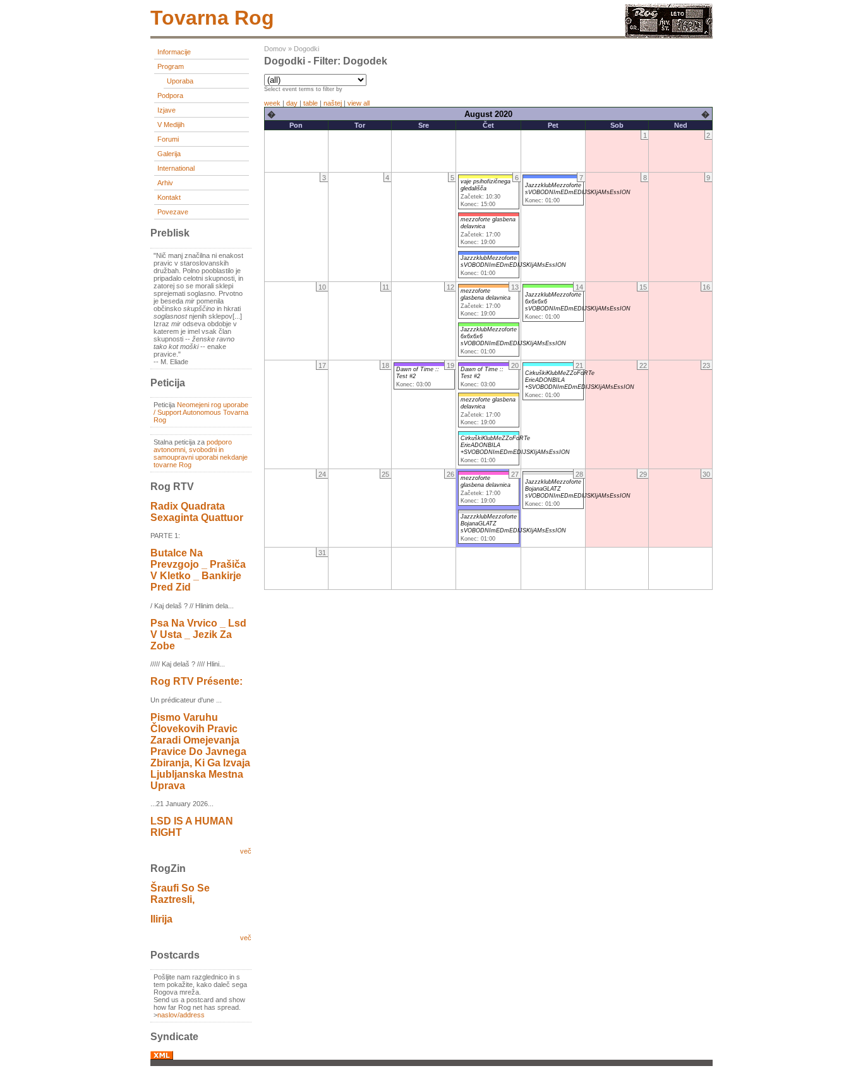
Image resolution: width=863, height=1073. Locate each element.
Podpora (170, 95)
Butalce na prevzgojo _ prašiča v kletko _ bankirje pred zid (198, 570)
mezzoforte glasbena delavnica (485, 294)
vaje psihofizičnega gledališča (485, 185)
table (310, 103)
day (292, 103)
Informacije (174, 52)
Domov (275, 48)
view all (358, 103)
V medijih (170, 124)
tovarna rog (212, 17)
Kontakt (169, 197)
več (245, 851)
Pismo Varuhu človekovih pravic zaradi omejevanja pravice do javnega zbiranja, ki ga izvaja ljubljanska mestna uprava (200, 751)
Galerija (169, 153)
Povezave (172, 212)
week (272, 103)
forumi (168, 139)
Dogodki (306, 48)
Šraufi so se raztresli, (180, 894)
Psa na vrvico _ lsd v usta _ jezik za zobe (198, 634)
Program (170, 66)
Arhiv (165, 183)
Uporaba (180, 81)
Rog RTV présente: (196, 681)
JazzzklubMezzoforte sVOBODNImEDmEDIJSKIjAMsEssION (513, 261)
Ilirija (161, 919)
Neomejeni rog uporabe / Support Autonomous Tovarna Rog (201, 412)
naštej (332, 103)
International (176, 168)
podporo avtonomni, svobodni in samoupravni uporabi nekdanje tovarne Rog (201, 453)
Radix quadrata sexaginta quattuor (196, 512)
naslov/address (181, 1015)
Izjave (166, 110)
